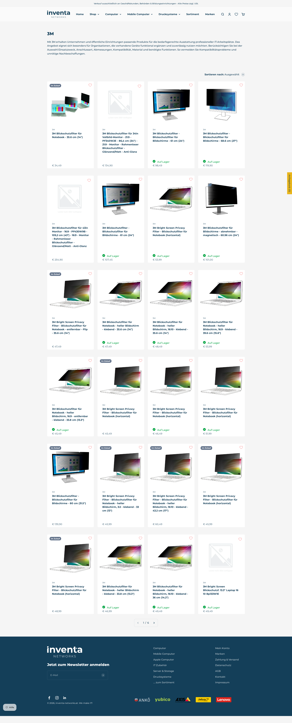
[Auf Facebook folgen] (49, 698)
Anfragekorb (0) (289, 183)
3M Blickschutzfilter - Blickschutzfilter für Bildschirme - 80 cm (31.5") (69, 500)
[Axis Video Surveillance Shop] (183, 700)
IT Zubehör (160, 665)
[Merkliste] (236, 14)
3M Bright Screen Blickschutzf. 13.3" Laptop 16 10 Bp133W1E (220, 590)
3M (53, 129)
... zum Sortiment (163, 682)
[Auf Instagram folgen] (57, 698)
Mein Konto (222, 648)
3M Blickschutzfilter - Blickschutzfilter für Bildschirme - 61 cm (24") (168, 137)
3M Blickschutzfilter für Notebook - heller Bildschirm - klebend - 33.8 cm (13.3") (120, 590)
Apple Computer (163, 659)
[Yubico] (162, 700)
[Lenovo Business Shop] (223, 700)
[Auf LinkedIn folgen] (65, 698)
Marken (210, 14)
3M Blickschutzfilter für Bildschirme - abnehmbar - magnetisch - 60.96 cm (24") (221, 231)
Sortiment (192, 14)
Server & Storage (163, 671)
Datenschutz (223, 665)
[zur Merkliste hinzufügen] (90, 85)
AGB (218, 671)
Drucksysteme (168, 14)
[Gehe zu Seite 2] (154, 623)
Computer (111, 14)
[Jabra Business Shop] (203, 700)
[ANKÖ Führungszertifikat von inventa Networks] (142, 700)
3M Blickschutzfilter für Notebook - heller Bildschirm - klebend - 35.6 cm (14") (120, 326)
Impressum (222, 682)
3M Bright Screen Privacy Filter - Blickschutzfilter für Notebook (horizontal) (170, 231)
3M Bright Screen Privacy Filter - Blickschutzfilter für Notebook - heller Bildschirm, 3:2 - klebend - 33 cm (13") (120, 503)
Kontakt (220, 676)
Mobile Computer (138, 14)
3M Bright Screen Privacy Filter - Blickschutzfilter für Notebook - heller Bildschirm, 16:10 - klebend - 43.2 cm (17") (170, 503)
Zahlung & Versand (227, 659)
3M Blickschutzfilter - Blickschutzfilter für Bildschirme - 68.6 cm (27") (220, 137)
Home (80, 14)
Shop (93, 14)
